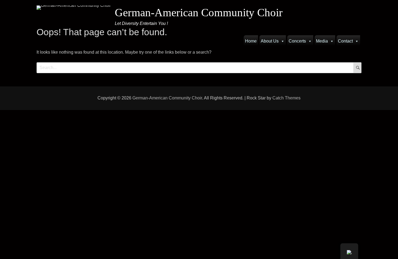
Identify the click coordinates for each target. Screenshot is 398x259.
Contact (345, 41)
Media (322, 41)
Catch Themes (286, 98)
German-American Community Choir (199, 12)
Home (251, 41)
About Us (270, 41)
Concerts (297, 41)
